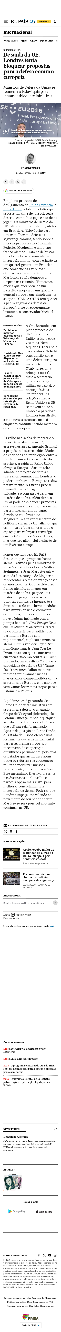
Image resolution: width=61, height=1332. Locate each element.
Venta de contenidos (22, 1298)
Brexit (6, 903)
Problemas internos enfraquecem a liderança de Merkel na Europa (12, 337)
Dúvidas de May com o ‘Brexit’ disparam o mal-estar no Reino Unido (13, 358)
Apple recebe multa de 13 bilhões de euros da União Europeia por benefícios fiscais (38, 855)
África (24, 41)
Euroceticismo (37, 903)
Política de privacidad (16, 1302)
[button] (30, 120)
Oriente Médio (46, 41)
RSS (31, 1306)
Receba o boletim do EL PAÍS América (27, 825)
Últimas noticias (13, 1042)
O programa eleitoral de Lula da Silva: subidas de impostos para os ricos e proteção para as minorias (29, 1069)
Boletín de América (15, 1137)
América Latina (11, 41)
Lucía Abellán (29, 885)
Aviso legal (36, 1298)
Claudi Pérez (30, 168)
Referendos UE (19, 903)
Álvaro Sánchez (30, 864)
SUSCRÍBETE (44, 21)
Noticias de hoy (47, 1306)
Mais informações (11, 918)
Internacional (17, 32)
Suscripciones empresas (17, 1306)
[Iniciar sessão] (55, 21)
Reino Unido (12, 209)
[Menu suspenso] (6, 21)
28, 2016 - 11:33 (35, 173)
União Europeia (11, 50)
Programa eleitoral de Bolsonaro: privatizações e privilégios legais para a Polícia (26, 1082)
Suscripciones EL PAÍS (43, 1302)
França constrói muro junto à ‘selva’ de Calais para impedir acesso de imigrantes (13, 380)
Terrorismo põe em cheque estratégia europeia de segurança (12, 401)
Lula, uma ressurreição (24, 1058)
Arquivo (8, 1170)
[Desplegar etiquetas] (55, 902)
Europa (33, 41)
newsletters (11, 1129)
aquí (52, 926)
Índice (36, 1306)
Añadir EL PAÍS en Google (20, 190)
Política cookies (49, 1298)
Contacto (8, 1298)
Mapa (29, 1302)
